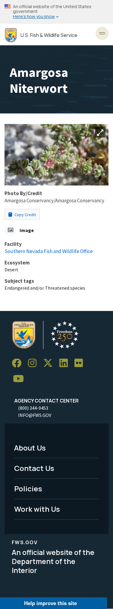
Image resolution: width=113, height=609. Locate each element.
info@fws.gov (34, 415)
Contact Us (34, 468)
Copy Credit (25, 214)
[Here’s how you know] (56, 12)
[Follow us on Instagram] (34, 363)
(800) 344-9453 (33, 408)
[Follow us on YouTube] (20, 379)
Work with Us (37, 509)
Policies (28, 488)
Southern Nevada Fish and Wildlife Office (49, 251)
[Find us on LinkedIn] (65, 363)
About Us (30, 448)
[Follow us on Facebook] (19, 363)
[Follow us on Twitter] (50, 363)
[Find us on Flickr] (80, 363)
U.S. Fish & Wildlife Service (48, 35)
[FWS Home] (11, 35)
